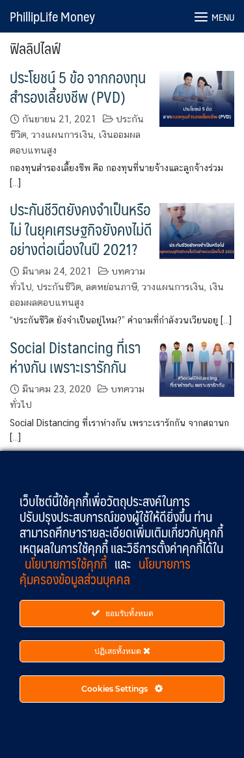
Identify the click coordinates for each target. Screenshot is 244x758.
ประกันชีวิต (58, 286)
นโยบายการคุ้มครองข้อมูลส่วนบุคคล (105, 571)
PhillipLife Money (52, 16)
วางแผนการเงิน (62, 134)
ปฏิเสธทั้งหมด (118, 651)
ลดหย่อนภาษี (111, 286)
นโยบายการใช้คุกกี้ (67, 563)
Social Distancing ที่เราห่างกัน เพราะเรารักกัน (75, 356)
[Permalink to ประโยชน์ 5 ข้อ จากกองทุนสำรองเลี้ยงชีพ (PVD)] (196, 97)
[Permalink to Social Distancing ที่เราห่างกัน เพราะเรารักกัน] (196, 367)
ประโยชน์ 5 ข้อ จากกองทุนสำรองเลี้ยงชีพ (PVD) (78, 86)
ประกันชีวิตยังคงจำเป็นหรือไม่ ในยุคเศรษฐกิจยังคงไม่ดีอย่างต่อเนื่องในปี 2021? (81, 229)
